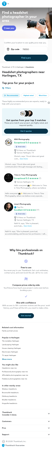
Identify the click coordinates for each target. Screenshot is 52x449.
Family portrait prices (10, 331)
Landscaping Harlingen (10, 345)
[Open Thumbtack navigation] (5, 3)
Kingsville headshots (9, 403)
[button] (18, 207)
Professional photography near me (15, 372)
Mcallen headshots (9, 400)
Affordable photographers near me (15, 375)
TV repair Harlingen (9, 355)
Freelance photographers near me (14, 379)
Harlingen (20, 67)
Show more (7, 359)
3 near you (9, 28)
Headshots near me (9, 368)
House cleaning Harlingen (11, 348)
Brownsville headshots (10, 393)
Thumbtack (6, 67)
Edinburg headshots (9, 396)
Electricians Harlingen (10, 352)
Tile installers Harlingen (10, 341)
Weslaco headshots (9, 389)
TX (14, 67)
